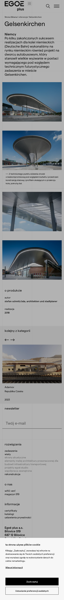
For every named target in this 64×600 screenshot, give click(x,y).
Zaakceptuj (32, 581)
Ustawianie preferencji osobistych (32, 591)
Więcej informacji (14, 567)
